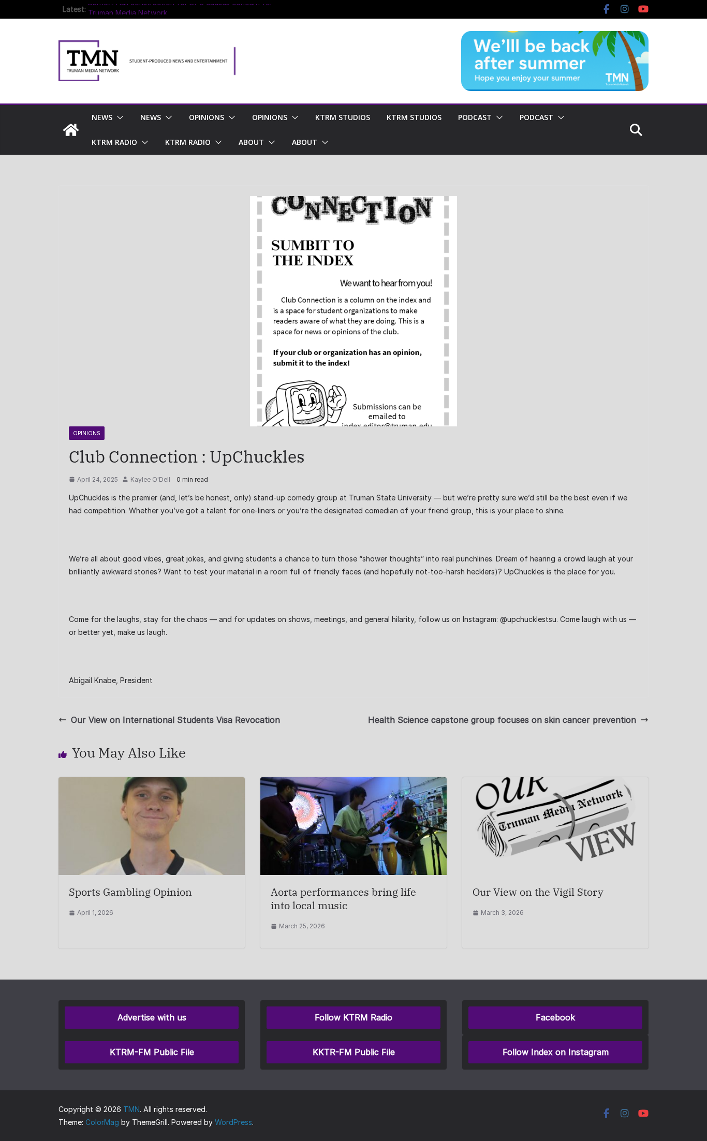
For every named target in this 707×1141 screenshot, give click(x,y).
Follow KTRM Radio (353, 1017)
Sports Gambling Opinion (130, 892)
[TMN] (70, 129)
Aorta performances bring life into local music (343, 898)
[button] (118, 117)
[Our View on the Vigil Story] (555, 784)
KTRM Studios (342, 117)
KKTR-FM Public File (354, 1052)
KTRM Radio (114, 142)
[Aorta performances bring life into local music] (353, 784)
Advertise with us (151, 1017)
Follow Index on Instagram (556, 1052)
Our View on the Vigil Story (538, 892)
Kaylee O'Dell (150, 479)
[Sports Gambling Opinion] (151, 784)
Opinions (206, 117)
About (251, 142)
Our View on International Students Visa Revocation (175, 720)
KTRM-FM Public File (152, 1052)
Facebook (555, 1017)
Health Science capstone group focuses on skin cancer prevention (502, 720)
